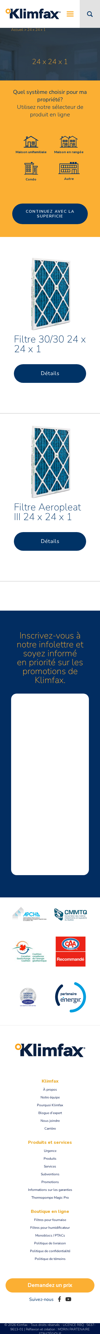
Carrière (50, 1128)
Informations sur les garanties (50, 1190)
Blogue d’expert (50, 1113)
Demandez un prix (50, 1285)
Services (50, 1166)
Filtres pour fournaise (50, 1220)
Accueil (17, 29)
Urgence (50, 1151)
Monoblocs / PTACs (50, 1235)
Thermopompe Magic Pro (50, 1197)
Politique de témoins (50, 1259)
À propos (50, 1089)
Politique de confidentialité (50, 1251)
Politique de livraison (50, 1243)
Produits (50, 1158)
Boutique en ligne (50, 1211)
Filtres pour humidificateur (50, 1227)
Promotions (50, 1182)
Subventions (50, 1174)
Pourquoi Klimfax (50, 1105)
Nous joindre (50, 1120)
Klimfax (50, 1081)
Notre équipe (50, 1097)
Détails (50, 373)
